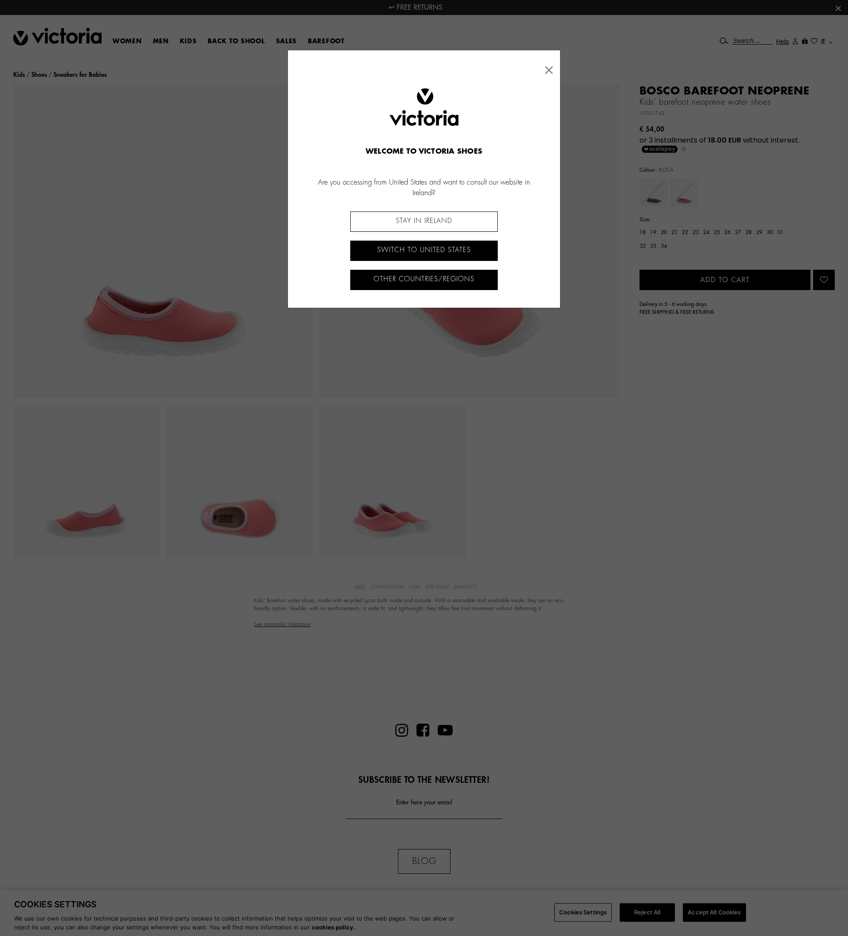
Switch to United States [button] (424, 250)
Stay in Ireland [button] (424, 221)
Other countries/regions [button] (424, 279)
